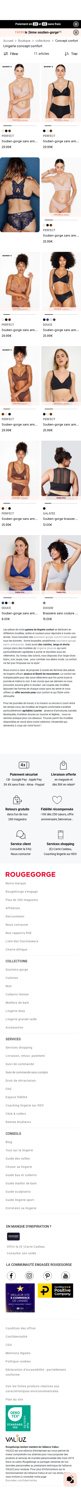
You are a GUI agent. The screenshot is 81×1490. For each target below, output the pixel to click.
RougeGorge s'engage (22, 891)
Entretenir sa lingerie (21, 1208)
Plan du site (14, 1399)
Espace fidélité (16, 1097)
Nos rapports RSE (19, 933)
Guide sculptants (18, 1191)
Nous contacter (17, 924)
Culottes (12, 977)
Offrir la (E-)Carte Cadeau (26, 1246)
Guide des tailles (18, 1158)
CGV (9, 1345)
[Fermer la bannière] (76, 32)
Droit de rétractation (21, 1080)
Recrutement (15, 916)
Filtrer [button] (14, 53)
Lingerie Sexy (15, 1011)
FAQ (9, 1089)
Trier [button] (74, 53)
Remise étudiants (18, 1122)
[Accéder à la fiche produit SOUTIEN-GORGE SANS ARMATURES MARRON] (20, 375)
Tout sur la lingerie (19, 1150)
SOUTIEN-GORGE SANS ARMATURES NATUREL (27, 141)
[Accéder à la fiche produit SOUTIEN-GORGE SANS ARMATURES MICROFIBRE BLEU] (20, 564)
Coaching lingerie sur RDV (25, 1105)
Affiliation (13, 908)
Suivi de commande (20, 1064)
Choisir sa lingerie (19, 1166)
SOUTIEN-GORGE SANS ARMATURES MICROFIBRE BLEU (33, 613)
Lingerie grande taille (21, 1019)
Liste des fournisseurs (22, 941)
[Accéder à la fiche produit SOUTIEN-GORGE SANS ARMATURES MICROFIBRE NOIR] (61, 281)
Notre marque (16, 883)
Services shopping (19, 1047)
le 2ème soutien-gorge (38, 32)
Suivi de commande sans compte (27, 1072)
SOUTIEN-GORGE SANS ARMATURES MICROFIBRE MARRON (35, 518)
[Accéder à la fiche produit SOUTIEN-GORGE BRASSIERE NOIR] (61, 470)
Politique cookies (18, 1361)
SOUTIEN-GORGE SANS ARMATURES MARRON (28, 424)
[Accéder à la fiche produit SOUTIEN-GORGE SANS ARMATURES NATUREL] (20, 92)
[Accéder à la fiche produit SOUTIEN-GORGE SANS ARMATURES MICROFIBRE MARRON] (20, 470)
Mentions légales (18, 1353)
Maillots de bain (17, 1002)
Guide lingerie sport (20, 1200)
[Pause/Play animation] (76, 24)
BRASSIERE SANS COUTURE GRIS (61, 613)
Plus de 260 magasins (22, 900)
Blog (9, 1142)
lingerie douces (46, 648)
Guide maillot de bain (21, 1183)
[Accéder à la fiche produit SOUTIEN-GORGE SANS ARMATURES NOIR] (61, 92)
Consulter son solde (21, 1253)
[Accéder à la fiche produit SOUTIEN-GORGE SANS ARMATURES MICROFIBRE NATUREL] (61, 187)
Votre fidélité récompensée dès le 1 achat (38, 22)
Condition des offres (21, 1328)
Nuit (9, 986)
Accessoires (14, 1027)
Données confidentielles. (22, 1480)
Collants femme (17, 994)
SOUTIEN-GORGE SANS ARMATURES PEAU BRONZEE (33, 330)
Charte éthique (16, 949)
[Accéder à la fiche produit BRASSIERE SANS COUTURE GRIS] (61, 564)
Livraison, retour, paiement (25, 1055)
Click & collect (16, 1113)
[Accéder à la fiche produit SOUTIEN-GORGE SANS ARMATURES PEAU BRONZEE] (20, 281)
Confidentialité (16, 1336)
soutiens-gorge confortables (52, 637)
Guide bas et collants (21, 1175)
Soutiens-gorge (17, 969)
